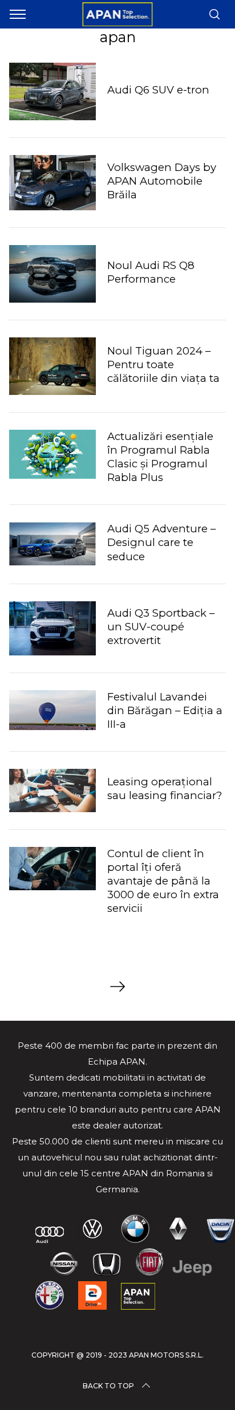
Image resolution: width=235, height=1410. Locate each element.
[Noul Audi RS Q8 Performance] (52, 274)
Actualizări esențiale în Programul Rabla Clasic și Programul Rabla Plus (160, 457)
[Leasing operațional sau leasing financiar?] (52, 790)
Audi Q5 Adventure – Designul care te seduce (161, 542)
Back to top (108, 1386)
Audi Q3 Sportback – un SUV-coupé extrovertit (160, 626)
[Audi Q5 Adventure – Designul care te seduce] (52, 543)
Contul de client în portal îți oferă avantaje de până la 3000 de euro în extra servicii (163, 881)
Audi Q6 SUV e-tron (158, 89)
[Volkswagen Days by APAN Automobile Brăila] (52, 182)
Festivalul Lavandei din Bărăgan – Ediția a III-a (164, 710)
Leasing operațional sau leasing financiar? (164, 788)
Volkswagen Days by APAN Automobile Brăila (161, 181)
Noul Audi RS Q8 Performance (151, 272)
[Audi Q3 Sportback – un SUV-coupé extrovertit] (52, 628)
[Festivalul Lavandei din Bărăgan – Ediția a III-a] (52, 710)
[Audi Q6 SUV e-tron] (52, 91)
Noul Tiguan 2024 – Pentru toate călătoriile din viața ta (163, 364)
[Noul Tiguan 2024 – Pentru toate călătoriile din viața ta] (52, 366)
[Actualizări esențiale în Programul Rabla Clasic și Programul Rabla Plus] (52, 454)
